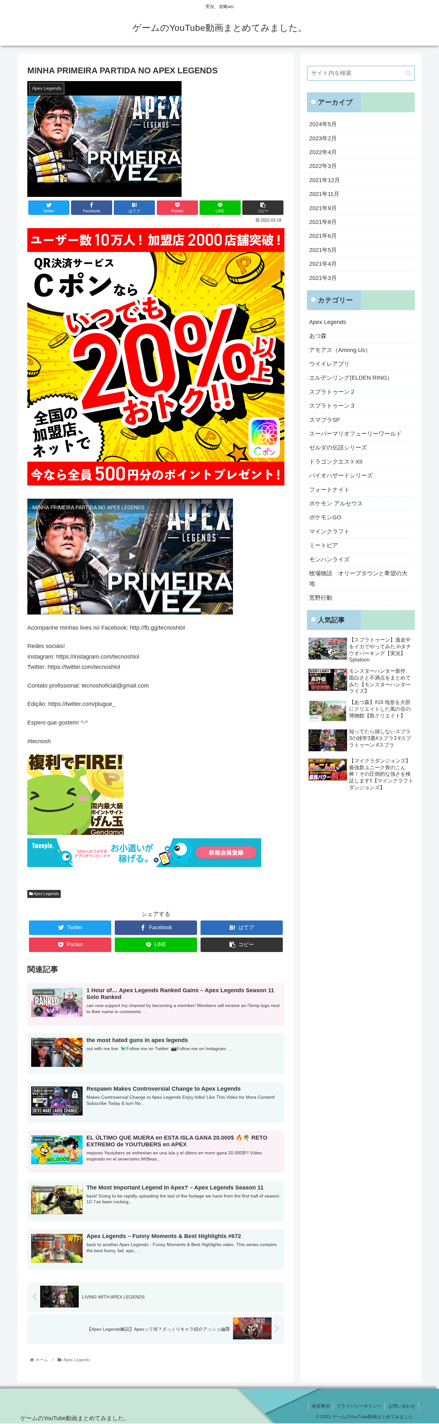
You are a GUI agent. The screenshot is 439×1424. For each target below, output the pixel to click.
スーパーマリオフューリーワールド (355, 433)
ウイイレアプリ (329, 364)
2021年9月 (323, 208)
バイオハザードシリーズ (341, 475)
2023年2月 (323, 138)
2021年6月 (323, 236)
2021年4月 (323, 264)
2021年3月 (323, 278)
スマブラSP (324, 420)
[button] (408, 73)
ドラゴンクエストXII (336, 461)
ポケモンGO (325, 517)
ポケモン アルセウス (336, 503)
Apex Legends (46, 894)
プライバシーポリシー (358, 1406)
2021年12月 (324, 180)
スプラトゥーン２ (332, 392)
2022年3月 (323, 166)
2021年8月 (323, 222)
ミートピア (323, 545)
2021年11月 (324, 194)
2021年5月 (323, 250)
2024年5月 (323, 124)
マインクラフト (329, 531)
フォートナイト (329, 489)
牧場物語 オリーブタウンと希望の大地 (358, 578)
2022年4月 (323, 152)
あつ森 (318, 336)
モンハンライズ (329, 559)
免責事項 (321, 1406)
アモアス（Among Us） (340, 350)
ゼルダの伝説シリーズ (338, 447)
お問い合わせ (401, 1406)
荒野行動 (320, 598)
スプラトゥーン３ (332, 405)
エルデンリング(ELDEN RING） (351, 377)
